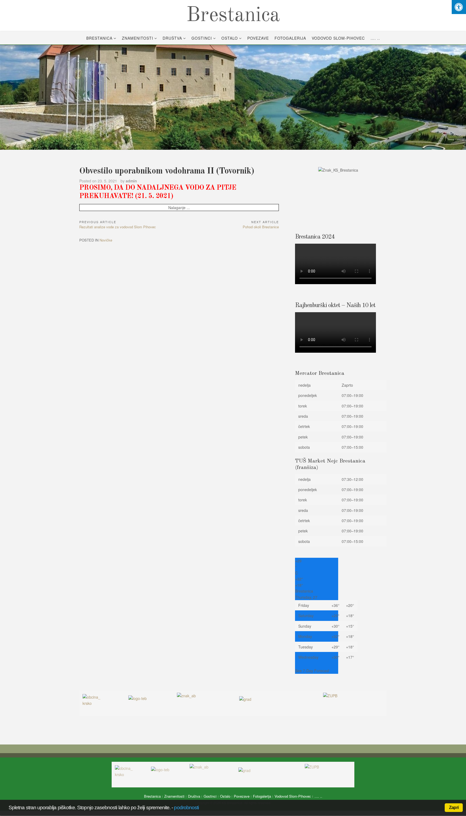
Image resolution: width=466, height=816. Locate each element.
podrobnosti (186, 807)
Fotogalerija (290, 38)
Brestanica (233, 15)
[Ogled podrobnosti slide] (233, 97)
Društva (172, 38)
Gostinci (201, 38)
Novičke (106, 240)
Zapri (453, 807)
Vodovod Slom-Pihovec (338, 38)
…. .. (375, 38)
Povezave (258, 38)
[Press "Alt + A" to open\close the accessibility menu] (459, 7)
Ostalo (229, 38)
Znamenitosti (137, 38)
